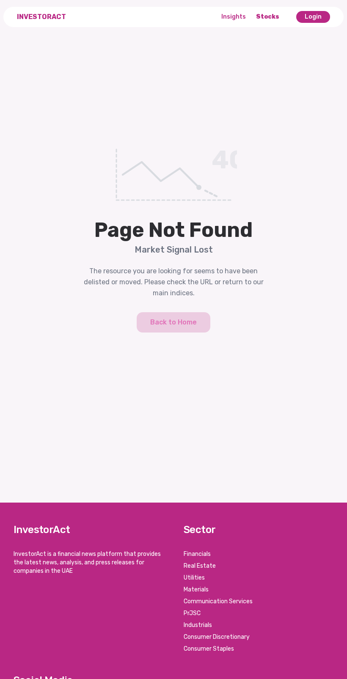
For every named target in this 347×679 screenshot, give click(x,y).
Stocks (267, 16)
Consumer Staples (209, 648)
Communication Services (218, 601)
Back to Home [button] (173, 322)
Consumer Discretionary (217, 637)
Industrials (198, 625)
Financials (197, 554)
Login (313, 16)
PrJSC (192, 613)
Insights (233, 16)
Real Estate (200, 565)
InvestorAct (41, 17)
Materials (196, 589)
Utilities (194, 577)
